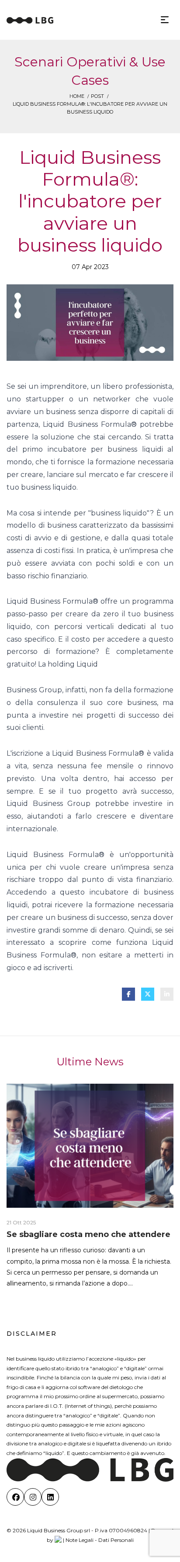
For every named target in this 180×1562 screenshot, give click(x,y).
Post (97, 96)
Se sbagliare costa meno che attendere (88, 1234)
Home (76, 96)
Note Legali (79, 1540)
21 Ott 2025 (21, 1222)
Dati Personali (116, 1540)
